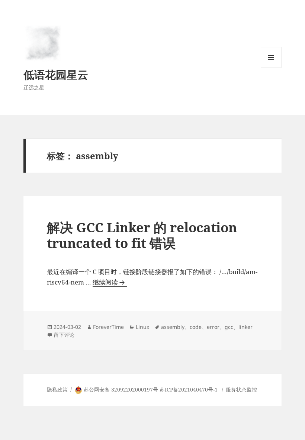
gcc (229, 326)
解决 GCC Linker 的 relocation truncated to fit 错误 (142, 235)
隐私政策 (57, 389)
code (196, 326)
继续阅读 (110, 282)
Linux (142, 326)
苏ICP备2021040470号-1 (189, 389)
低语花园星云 (55, 74)
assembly (172, 326)
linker (245, 326)
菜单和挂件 (271, 67)
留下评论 (64, 334)
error (213, 326)
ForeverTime (108, 326)
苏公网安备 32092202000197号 (121, 389)
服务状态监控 (241, 389)
